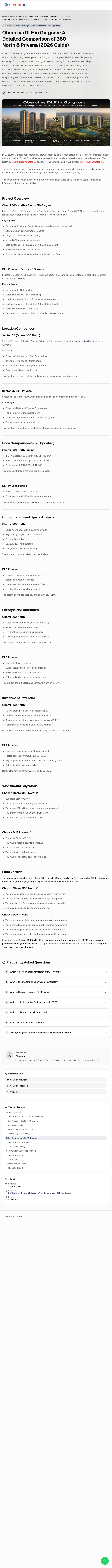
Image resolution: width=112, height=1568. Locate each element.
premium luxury (29, 502)
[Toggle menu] (106, 5)
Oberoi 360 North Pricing (19, 1142)
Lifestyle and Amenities (16, 1164)
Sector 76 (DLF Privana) (18, 1133)
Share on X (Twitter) (18, 1080)
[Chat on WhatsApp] (105, 1561)
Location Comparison (15, 1125)
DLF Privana (13, 1159)
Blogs (12, 17)
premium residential (81, 341)
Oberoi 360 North (15, 1155)
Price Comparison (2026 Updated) (22, 1138)
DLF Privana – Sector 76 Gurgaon (23, 1121)
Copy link (14, 1092)
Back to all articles (13, 1216)
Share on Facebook (19, 1086)
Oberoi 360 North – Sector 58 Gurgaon (25, 1116)
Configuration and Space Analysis (21, 1151)
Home (4, 17)
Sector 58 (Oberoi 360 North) (21, 1129)
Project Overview (14, 1112)
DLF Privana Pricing (16, 1146)
